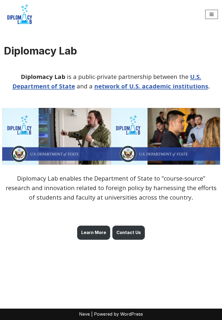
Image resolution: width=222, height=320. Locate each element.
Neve (84, 314)
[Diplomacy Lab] (20, 14)
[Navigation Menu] (211, 14)
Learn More (93, 232)
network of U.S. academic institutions (151, 86)
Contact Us (128, 232)
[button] (56, 136)
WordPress (131, 314)
